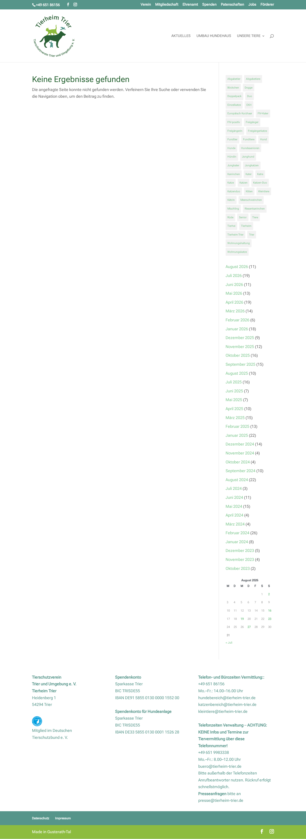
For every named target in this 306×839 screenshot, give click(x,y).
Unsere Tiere (249, 36)
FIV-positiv (233, 122)
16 (269, 610)
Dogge (248, 87)
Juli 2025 (234, 382)
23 (269, 619)
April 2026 (234, 302)
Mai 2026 (234, 293)
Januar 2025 (237, 435)
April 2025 (234, 408)
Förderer (267, 4)
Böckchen (233, 87)
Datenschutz (40, 818)
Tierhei (231, 225)
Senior (243, 217)
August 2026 (237, 266)
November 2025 (240, 346)
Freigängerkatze (257, 130)
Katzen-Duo (260, 182)
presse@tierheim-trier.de (220, 800)
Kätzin (231, 199)
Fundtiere (248, 139)
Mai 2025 (234, 399)
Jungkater (233, 165)
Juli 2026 (234, 275)
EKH (249, 104)
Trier (251, 234)
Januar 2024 (237, 541)
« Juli (229, 642)
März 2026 (235, 311)
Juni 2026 (234, 284)
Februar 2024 (237, 532)
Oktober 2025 (238, 355)
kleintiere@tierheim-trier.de (223, 711)
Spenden (209, 4)
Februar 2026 (237, 320)
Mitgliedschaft (166, 4)
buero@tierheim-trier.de (219, 766)
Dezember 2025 (240, 337)
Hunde (231, 148)
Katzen (243, 182)
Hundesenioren (250, 148)
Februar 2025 (237, 426)
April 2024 (234, 515)
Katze (230, 182)
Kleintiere (263, 191)
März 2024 (235, 524)
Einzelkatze (234, 104)
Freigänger (252, 122)
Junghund (248, 156)
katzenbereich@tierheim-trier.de (227, 704)
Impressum (63, 818)
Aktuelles (181, 36)
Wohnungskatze (237, 251)
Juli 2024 (234, 488)
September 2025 (240, 364)
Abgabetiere (253, 78)
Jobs (252, 4)
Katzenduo (233, 191)
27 (249, 627)
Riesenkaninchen (255, 208)
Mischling (233, 208)
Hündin (231, 156)
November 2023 (240, 559)
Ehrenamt (190, 4)
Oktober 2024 (238, 462)
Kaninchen (233, 174)
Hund (263, 139)
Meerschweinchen (251, 199)
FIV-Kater (263, 113)
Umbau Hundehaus (213, 36)
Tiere (255, 217)
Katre (260, 174)
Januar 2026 (237, 329)
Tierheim (246, 225)
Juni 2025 (234, 391)
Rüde (230, 217)
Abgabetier (233, 78)
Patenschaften (232, 4)
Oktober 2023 (238, 568)
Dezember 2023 (240, 550)
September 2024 (240, 470)
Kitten (249, 191)
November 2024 (240, 453)
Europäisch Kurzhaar (239, 113)
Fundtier (232, 139)
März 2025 (235, 417)
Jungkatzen (252, 165)
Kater (249, 174)
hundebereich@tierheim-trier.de (227, 697)
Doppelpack (234, 96)
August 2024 (237, 479)
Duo (249, 96)
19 (242, 619)
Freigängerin (234, 130)
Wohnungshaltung (238, 243)
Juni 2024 (234, 497)
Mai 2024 (234, 506)
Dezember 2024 (240, 444)
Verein (146, 4)
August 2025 (237, 373)
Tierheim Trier (235, 234)
